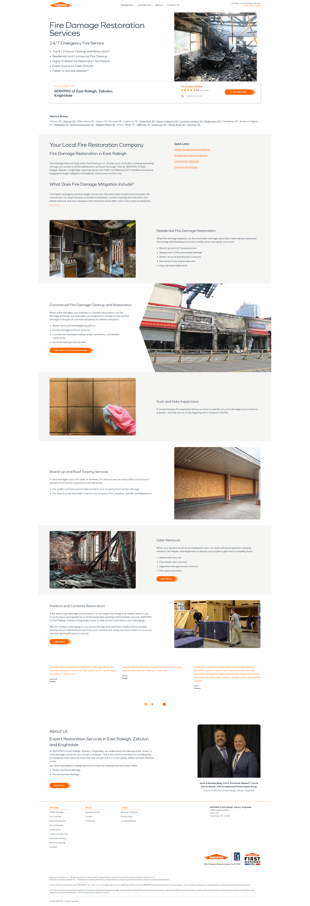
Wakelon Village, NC (106, 124)
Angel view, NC (159, 124)
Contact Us (173, 5)
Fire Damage (55, 816)
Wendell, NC (69, 121)
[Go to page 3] (157, 704)
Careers (88, 816)
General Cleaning (57, 842)
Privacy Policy (127, 816)
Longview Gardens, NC (191, 121)
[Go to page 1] (152, 704)
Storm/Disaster (56, 825)
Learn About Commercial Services (70, 350)
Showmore (55, 205)
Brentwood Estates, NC (82, 124)
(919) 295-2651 (251, 5)
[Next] (164, 704)
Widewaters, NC (213, 121)
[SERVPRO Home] (61, 4)
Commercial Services (186, 166)
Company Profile (92, 812)
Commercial (144, 5)
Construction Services (186, 161)
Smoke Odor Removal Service (191, 155)
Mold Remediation (58, 821)
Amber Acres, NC (177, 124)
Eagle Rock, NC (147, 121)
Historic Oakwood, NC (167, 121)
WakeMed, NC (61, 124)
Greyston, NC (194, 124)
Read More (58, 785)
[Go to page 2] (155, 704)
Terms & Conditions (129, 812)
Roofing (53, 847)
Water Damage (57, 812)
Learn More (166, 579)
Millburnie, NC (143, 124)
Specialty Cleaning (58, 838)
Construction (55, 829)
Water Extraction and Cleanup (192, 149)
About (158, 5)
